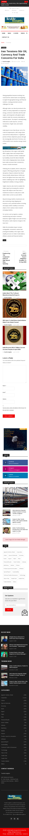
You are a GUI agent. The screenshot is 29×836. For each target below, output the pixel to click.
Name (4, 385)
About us (7, 10)
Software (21, 568)
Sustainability (16, 572)
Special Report (7, 572)
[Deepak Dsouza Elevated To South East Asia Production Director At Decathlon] (4, 639)
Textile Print (21, 578)
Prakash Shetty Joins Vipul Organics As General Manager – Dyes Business (18, 654)
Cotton (5, 555)
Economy (8, 42)
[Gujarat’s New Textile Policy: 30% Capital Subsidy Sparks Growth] (7, 521)
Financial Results (8, 562)
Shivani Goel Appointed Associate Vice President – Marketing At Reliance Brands (18, 646)
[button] (25, 2)
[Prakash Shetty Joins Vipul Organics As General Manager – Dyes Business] (4, 655)
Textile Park (14, 578)
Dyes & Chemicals (13, 555)
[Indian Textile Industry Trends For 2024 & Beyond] (4, 668)
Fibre (19, 558)
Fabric (14, 558)
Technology (22, 575)
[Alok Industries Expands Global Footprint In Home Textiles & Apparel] (7, 513)
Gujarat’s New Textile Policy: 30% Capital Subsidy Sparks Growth (19, 521)
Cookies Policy (18, 834)
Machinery (6, 565)
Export (9, 558)
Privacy (4, 834)
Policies (18, 565)
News (9, 33)
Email (4, 392)
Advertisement (10, 834)
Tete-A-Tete (6, 578)
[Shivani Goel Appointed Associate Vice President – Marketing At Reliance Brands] (4, 647)
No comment (6, 63)
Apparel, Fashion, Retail (9, 552)
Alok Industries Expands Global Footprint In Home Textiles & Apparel (19, 512)
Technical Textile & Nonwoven (11, 575)
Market (12, 565)
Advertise (14, 10)
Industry (7, 496)
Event (5, 558)
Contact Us (21, 10)
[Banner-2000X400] (14, 149)
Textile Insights (6, 61)
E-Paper (16, 33)
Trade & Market (7, 581)
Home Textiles (17, 562)
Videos (23, 33)
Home (3, 33)
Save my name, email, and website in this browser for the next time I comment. (14, 409)
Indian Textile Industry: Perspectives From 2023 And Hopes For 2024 (20, 529)
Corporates (19, 552)
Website (4, 399)
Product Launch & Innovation (10, 568)
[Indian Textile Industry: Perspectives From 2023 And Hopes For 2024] (7, 530)
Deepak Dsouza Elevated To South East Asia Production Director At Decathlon (16, 638)
